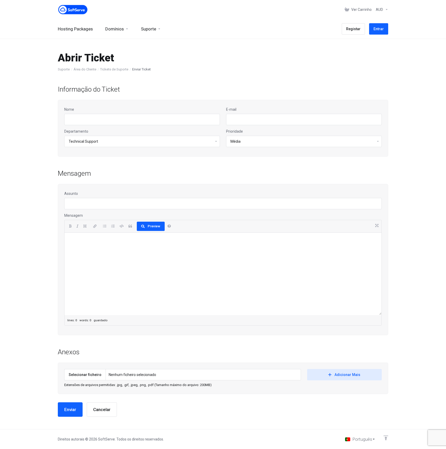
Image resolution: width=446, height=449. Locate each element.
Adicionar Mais (347, 375)
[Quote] (130, 226)
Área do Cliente (85, 69)
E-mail (231, 109)
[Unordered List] (104, 226)
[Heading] (85, 226)
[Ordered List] (113, 226)
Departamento (76, 131)
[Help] (169, 226)
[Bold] (70, 226)
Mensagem (73, 215)
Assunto (71, 193)
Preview (154, 226)
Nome (69, 109)
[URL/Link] (95, 226)
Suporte (64, 69)
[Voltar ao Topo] (385, 438)
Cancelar (101, 409)
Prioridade (234, 131)
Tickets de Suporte (114, 69)
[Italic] (77, 226)
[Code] (121, 226)
